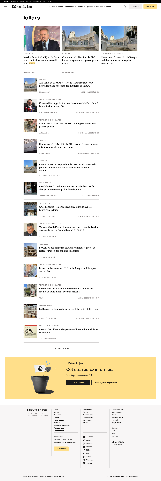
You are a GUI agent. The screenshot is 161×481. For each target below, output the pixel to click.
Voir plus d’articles (61, 348)
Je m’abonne (78, 383)
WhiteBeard (49, 476)
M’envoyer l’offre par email (106, 383)
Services (57, 423)
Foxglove (60, 476)
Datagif (30, 476)
